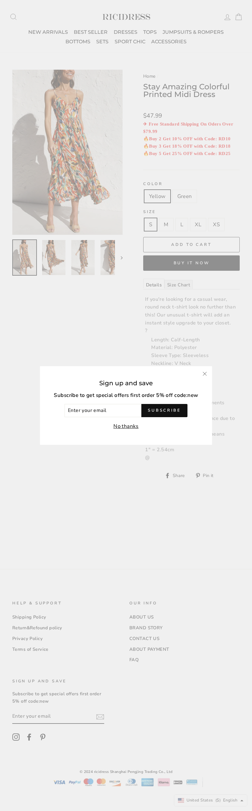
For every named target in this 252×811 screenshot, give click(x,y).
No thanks (126, 426)
